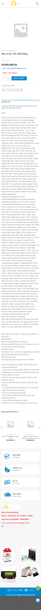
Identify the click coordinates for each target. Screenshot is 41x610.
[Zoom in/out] (8, 598)
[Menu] (2, 3)
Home (3, 51)
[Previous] (1, 431)
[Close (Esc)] (2, 598)
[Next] (40, 431)
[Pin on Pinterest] (17, 90)
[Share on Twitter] (10, 90)
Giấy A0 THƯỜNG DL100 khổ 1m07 (10, 437)
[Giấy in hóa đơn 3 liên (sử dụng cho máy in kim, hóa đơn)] (30, 424)
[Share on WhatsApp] (3, 90)
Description (5, 102)
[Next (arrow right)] (8, 607)
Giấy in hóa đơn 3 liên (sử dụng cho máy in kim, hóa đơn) (30, 437)
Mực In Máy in (11, 51)
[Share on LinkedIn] (21, 90)
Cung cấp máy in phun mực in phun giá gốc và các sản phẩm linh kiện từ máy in (19, 107)
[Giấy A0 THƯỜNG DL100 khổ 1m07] (10, 424)
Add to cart (19, 78)
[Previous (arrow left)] (2, 607)
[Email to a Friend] (14, 90)
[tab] (20, 102)
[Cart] (37, 3)
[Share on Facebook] (7, 90)
